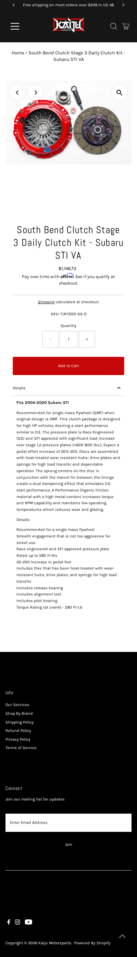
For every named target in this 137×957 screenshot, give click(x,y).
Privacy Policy (17, 739)
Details (19, 388)
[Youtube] (28, 923)
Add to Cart (68, 365)
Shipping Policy (19, 722)
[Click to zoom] (119, 92)
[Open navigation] (20, 26)
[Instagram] (17, 923)
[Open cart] (125, 26)
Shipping (46, 302)
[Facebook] (8, 923)
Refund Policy (18, 730)
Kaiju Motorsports (54, 943)
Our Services (17, 704)
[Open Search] (113, 26)
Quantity (68, 325)
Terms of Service (21, 747)
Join (68, 844)
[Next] (35, 92)
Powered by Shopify (92, 943)
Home (18, 52)
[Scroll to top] (122, 937)
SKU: (55, 314)
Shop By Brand (19, 713)
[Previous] (17, 92)
